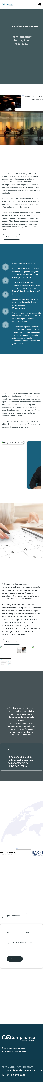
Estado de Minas (17, 622)
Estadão (31, 622)
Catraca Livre (8, 619)
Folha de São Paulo (24, 616)
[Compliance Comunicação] (8, 4)
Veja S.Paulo (20, 619)
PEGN (37, 613)
